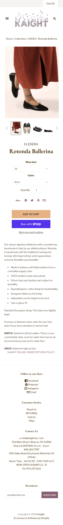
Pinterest (33, 384)
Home (9, 38)
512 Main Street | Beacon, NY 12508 (31, 441)
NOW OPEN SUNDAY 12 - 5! (31, 464)
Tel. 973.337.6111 (31, 468)
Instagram (33, 388)
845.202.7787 (31, 449)
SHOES (32, 38)
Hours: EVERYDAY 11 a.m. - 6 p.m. (31, 445)
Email (33, 392)
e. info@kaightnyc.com (31, 438)
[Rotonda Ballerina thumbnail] (16, 128)
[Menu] (7, 18)
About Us (31, 409)
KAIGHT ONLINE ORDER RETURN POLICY (31, 352)
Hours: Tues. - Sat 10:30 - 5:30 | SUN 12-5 (31, 461)
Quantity (25, 190)
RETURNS (31, 413)
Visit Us (32, 417)
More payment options (31, 232)
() (50, 3)
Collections (20, 38)
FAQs (31, 420)
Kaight (41, 514)
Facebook (32, 380)
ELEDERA (31, 144)
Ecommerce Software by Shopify (31, 518)
